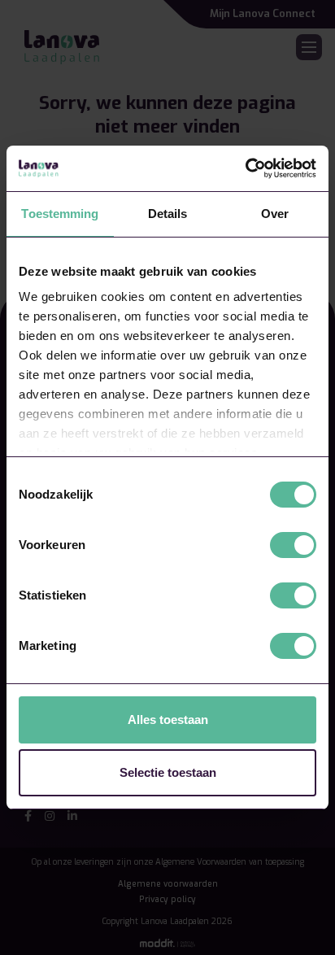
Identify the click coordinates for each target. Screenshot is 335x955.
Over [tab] (275, 213)
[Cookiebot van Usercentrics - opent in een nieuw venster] (245, 168)
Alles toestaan (168, 719)
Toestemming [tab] (59, 213)
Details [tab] (168, 213)
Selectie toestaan (168, 772)
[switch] (293, 545)
